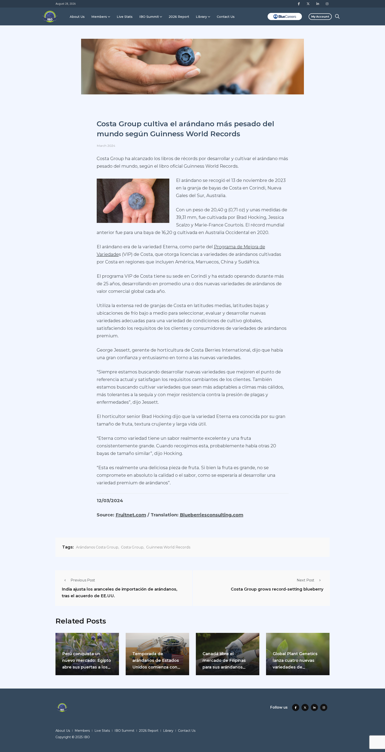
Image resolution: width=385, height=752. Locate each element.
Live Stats (125, 17)
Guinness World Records (168, 547)
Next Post (305, 580)
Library (201, 17)
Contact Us (226, 17)
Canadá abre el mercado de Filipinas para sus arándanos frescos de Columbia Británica (224, 667)
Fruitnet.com (131, 515)
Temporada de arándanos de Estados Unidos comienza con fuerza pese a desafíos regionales (156, 667)
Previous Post (83, 580)
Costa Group (132, 547)
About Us (77, 17)
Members (99, 17)
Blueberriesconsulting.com (211, 515)
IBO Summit (149, 17)
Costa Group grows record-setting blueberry (277, 589)
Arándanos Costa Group (97, 547)
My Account (320, 16)
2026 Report (179, 17)
